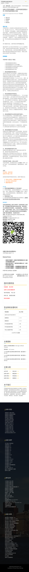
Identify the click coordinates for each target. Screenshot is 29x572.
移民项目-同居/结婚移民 (10, 521)
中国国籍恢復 (8, 505)
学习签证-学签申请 (9, 418)
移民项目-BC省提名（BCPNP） (11, 519)
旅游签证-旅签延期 (9, 488)
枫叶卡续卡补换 (8, 495)
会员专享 (6, 371)
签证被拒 (15, 270)
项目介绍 (8, 18)
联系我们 (8, 22)
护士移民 (7, 556)
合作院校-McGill (8, 455)
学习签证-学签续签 (9, 421)
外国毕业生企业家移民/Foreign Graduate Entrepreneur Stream (8, 275)
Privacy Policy (16, 568)
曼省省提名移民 (8, 534)
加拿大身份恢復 (8, 504)
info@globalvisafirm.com (13, 218)
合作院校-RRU (8, 457)
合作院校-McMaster (9, 459)
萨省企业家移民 (8, 533)
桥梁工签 (6, 295)
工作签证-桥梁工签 (9, 482)
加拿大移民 (6, 376)
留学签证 (10, 270)
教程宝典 (8, 6)
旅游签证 (7, 318)
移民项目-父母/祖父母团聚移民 (12, 523)
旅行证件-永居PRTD (9, 424)
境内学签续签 (7, 293)
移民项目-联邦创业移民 (10, 526)
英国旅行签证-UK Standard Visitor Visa (13, 502)
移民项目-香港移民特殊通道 (11, 549)
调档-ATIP (7, 498)
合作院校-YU (7, 456)
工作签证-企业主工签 (9, 431)
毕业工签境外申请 (9, 330)
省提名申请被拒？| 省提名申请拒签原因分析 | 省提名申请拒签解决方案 (17, 261)
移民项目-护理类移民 (9, 527)
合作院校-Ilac (8, 466)
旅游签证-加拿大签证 (9, 412)
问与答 (7, 21)
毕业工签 (13, 293)
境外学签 (6, 270)
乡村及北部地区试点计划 (10, 553)
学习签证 (20, 44)
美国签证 (14, 378)
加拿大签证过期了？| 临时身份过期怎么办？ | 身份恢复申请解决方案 (17, 264)
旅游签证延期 (12, 295)
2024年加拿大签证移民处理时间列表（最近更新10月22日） (15, 352)
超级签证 (7, 321)
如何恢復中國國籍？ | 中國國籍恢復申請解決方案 (16, 268)
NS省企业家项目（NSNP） (10, 547)
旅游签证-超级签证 (9, 417)
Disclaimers (10, 568)
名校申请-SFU (8, 446)
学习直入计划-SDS (9, 467)
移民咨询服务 (7, 298)
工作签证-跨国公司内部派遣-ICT (12, 487)
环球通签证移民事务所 (6, 1)
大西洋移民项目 (8, 551)
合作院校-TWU (8, 447)
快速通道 (6, 287)
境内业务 (14, 371)
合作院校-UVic (8, 449)
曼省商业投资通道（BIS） (10, 537)
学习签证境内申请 (9, 327)
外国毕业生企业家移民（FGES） (12, 546)
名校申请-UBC (8, 445)
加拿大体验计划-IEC (9, 422)
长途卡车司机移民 (9, 554)
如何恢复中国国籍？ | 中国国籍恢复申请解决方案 (16, 266)
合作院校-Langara (9, 462)
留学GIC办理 (7, 470)
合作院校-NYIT (8, 463)
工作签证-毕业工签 (9, 428)
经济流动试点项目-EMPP (10, 432)
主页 (4, 6)
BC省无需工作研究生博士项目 (11, 530)
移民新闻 (14, 376)
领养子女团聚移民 (9, 557)
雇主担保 (11, 287)
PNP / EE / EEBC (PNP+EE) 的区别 (12, 520)
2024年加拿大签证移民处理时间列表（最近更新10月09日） (15, 359)
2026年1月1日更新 (11, 333)
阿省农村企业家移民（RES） (11, 543)
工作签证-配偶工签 (9, 427)
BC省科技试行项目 (9, 529)
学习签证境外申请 (9, 324)
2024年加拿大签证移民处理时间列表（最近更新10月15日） (15, 356)
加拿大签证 (6, 378)
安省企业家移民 (8, 540)
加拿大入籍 (7, 494)
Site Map (21, 568)
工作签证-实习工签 (9, 430)
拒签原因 (8, 19)
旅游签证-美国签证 (9, 415)
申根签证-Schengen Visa (10, 501)
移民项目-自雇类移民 (9, 524)
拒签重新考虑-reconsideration (11, 499)
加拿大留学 (6, 373)
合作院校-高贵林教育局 (10, 464)
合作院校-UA (7, 452)
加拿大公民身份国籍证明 (9, 290)
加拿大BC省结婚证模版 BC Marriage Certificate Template (14, 346)
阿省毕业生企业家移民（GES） (11, 544)
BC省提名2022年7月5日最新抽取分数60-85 (22, 275)
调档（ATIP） (23, 163)
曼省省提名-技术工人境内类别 (11, 536)
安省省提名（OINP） (9, 539)
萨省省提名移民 (8, 531)
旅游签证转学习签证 (9, 420)
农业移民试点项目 (9, 550)
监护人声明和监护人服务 (10, 469)
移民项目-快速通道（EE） (10, 517)
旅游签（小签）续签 (9, 492)
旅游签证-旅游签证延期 (10, 414)
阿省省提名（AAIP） (9, 541)
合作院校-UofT (8, 450)
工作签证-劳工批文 (9, 425)
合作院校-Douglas (9, 460)
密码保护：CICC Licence (9, 349)
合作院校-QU (8, 453)
